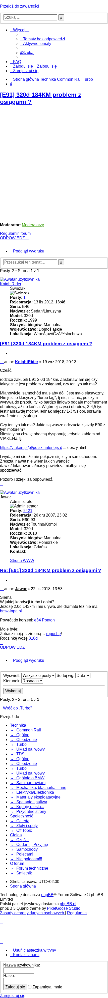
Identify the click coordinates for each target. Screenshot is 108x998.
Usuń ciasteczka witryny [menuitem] (34, 950)
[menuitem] (42, 39)
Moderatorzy (33, 225)
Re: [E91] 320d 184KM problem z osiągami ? (50, 570)
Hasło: (9, 976)
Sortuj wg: (66, 675)
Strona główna (23, 886)
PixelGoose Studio (63, 908)
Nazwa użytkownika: (21, 965)
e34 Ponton (44, 620)
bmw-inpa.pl (11, 611)
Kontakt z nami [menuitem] (26, 955)
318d (33, 638)
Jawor (5, 497)
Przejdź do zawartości (19, 6)
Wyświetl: (12, 675)
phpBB (47, 895)
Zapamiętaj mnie (46, 987)
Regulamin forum (15, 233)
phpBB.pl (68, 904)
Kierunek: (12, 681)
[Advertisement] (54, 164)
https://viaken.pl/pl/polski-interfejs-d (31, 447)
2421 (27, 510)
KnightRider (10, 284)
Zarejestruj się (12, 995)
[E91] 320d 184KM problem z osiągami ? (46, 343)
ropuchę (53, 634)
